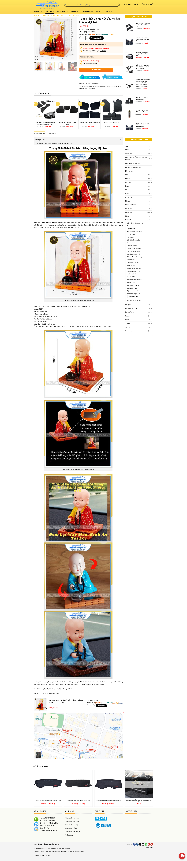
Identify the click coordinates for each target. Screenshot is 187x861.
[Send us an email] (143, 844)
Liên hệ (107, 12)
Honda (127, 179)
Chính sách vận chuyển (73, 832)
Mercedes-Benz (130, 205)
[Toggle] (151, 146)
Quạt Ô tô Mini (131, 277)
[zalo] (182, 839)
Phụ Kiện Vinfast (131, 308)
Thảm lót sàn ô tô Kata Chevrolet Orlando (67, 123)
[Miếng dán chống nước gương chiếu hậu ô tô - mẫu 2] (129, 56)
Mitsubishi (128, 208)
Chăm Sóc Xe (75, 12)
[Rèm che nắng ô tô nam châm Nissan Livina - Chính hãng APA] (129, 128)
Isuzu (127, 186)
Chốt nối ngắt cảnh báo (134, 248)
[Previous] (37, 38)
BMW (127, 150)
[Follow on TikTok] (140, 844)
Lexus (127, 194)
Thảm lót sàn (131, 282)
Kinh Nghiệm (88, 12)
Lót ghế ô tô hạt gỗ (132, 262)
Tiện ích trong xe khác (133, 291)
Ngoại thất (61, 12)
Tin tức (99, 12)
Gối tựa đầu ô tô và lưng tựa (135, 257)
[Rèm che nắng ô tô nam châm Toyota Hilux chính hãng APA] (129, 42)
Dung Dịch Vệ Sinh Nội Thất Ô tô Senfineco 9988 (143, 111)
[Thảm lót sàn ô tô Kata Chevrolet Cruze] (129, 101)
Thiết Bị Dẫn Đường (133, 285)
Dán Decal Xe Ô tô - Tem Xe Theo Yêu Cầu (136, 158)
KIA (126, 190)
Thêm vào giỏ (96, 38)
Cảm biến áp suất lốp (133, 240)
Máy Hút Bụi (131, 265)
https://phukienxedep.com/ (49, 693)
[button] (131, 4)
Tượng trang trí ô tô (72, 15)
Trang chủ (38, 12)
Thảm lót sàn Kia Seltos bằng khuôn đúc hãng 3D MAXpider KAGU (45, 123)
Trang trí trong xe (57, 15)
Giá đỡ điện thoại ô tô (133, 254)
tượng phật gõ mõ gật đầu (110, 86)
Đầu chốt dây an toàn (133, 251)
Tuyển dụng (69, 835)
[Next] (74, 38)
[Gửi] (117, 5)
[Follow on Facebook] (134, 844)
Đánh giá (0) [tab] (52, 133)
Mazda (127, 201)
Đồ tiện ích (129, 171)
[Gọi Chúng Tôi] (146, 844)
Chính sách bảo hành (72, 821)
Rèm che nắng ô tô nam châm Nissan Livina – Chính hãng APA (142, 125)
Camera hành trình (132, 243)
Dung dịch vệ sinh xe (132, 163)
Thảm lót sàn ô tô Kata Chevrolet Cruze (142, 98)
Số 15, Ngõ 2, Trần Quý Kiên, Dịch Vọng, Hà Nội (55, 689)
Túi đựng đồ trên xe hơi (134, 300)
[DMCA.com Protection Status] (101, 818)
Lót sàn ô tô (129, 197)
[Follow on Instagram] (137, 844)
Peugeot (128, 305)
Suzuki (127, 320)
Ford (126, 175)
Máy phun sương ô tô (133, 271)
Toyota (127, 323)
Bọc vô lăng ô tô (132, 234)
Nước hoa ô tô (131, 274)
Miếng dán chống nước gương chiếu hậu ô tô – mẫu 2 (142, 54)
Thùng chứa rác (132, 288)
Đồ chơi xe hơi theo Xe (133, 167)
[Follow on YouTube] (151, 844)
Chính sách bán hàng (72, 818)
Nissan (127, 216)
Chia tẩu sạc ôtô (132, 246)
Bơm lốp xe (130, 237)
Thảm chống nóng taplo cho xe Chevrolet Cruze (108, 800)
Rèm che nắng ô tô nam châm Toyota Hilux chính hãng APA (142, 39)
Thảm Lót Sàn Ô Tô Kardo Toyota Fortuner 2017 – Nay (143, 24)
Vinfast (127, 327)
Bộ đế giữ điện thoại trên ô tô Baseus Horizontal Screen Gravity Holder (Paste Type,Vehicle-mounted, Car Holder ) (143, 83)
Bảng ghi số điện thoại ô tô (135, 223)
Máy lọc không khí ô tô (134, 268)
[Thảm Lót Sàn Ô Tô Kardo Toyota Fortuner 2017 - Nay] (129, 27)
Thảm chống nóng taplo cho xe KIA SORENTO (48, 800)
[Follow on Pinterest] (149, 844)
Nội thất (49, 12)
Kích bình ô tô (131, 260)
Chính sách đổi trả (71, 828)
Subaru (127, 316)
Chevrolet (128, 153)
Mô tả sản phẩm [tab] (39, 133)
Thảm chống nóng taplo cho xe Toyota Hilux (78, 800)
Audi (126, 146)
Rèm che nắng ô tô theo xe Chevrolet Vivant (90, 123)
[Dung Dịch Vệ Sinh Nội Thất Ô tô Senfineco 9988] (129, 114)
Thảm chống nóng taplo (134, 279)
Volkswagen (129, 331)
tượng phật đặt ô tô (87, 86)
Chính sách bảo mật (71, 825)
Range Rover (129, 312)
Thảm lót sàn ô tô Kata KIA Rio (112, 123)
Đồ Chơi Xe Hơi (149, 847)
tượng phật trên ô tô (90, 88)
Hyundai (128, 182)
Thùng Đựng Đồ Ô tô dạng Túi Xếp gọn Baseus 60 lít (139, 801)
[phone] (182, 846)
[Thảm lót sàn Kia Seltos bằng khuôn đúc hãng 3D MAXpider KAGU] (129, 69)
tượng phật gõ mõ (98, 86)
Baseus (129, 226)
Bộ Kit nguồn (131, 229)
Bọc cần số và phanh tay (134, 231)
